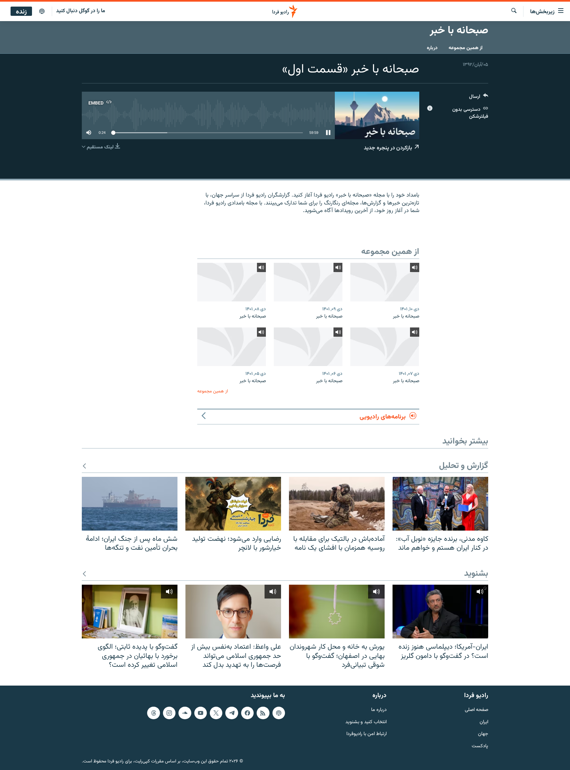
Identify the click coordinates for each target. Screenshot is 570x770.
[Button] (478, 98)
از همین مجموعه (466, 48)
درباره (432, 48)
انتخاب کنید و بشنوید (366, 722)
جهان (483, 734)
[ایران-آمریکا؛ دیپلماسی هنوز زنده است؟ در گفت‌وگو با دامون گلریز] (440, 611)
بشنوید (476, 574)
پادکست (480, 746)
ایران (484, 722)
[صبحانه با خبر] (384, 282)
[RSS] (263, 713)
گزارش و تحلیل (463, 466)
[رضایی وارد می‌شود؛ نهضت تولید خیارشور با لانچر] (233, 504)
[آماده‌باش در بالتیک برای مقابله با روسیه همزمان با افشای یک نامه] (337, 504)
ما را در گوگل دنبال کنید (80, 11)
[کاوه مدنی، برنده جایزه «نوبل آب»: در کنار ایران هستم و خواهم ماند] (440, 504)
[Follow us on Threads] (153, 713)
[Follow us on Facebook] (247, 713)
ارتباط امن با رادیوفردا (366, 734)
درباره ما (379, 710)
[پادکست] (42, 11)
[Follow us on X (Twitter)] (216, 713)
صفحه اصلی (476, 710)
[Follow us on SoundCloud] (184, 713)
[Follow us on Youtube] (200, 713)
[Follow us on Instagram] (169, 713)
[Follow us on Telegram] (231, 713)
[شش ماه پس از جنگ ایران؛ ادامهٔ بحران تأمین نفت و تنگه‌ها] (129, 504)
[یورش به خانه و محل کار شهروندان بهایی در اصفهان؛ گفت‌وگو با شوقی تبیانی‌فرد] (337, 611)
